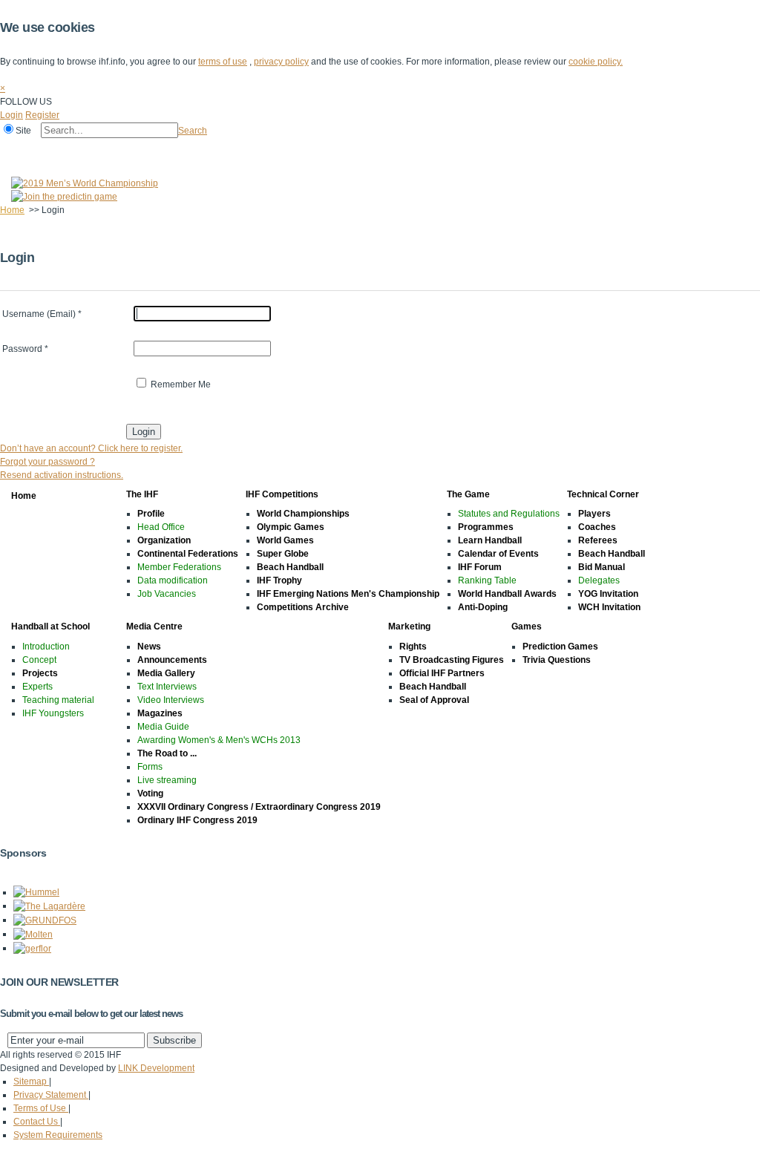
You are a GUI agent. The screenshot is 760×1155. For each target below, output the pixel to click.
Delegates (599, 580)
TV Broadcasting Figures (451, 660)
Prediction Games (560, 646)
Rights (413, 646)
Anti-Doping (483, 607)
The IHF (64, 150)
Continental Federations (187, 554)
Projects (40, 673)
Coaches (597, 527)
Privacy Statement (50, 1095)
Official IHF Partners (442, 673)
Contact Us (36, 1121)
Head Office (161, 527)
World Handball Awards (507, 594)
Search (192, 130)
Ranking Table (487, 580)
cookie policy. (596, 61)
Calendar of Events (498, 554)
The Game (211, 150)
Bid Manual (601, 567)
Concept (39, 660)
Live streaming (167, 780)
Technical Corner (286, 150)
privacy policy (281, 61)
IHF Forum (480, 567)
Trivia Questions (556, 660)
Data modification (172, 580)
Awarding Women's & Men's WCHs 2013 (219, 740)
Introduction (46, 646)
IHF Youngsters (53, 713)
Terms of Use (40, 1108)
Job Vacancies (166, 594)
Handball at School (380, 150)
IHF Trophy (279, 580)
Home (16, 150)
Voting (150, 793)
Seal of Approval (434, 700)
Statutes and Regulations (509, 513)
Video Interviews (170, 700)
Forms (150, 767)
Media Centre (466, 150)
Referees (598, 540)
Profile (151, 513)
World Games (285, 540)
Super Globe (283, 554)
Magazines (160, 713)
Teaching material (58, 700)
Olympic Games (290, 527)
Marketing (534, 150)
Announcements (172, 660)
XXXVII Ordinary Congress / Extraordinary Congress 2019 (259, 807)
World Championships (303, 513)
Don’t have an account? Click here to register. (91, 448)
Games (588, 150)
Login (11, 115)
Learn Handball (490, 540)
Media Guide (163, 727)
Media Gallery (166, 673)
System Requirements (57, 1135)
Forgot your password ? (47, 462)
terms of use (222, 61)
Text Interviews (167, 686)
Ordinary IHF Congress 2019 (197, 820)
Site (23, 130)
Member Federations (179, 567)
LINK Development (156, 1068)
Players (594, 513)
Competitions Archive (303, 607)
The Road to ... (167, 753)
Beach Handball (290, 567)
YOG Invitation (608, 594)
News (149, 646)
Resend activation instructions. (61, 475)
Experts (37, 686)
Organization (164, 540)
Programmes (486, 527)
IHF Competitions (135, 150)
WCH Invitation (609, 607)
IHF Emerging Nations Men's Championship (348, 594)
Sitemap (31, 1081)
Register (42, 115)
